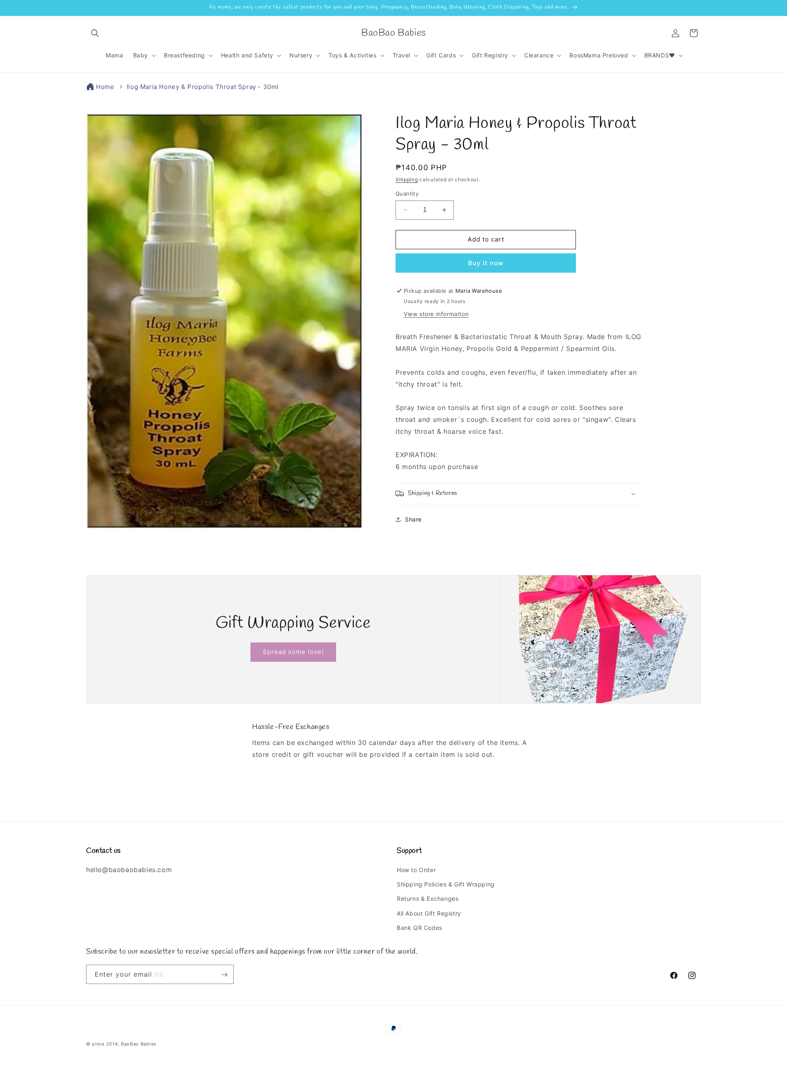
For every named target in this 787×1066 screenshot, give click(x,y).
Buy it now (485, 263)
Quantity (407, 193)
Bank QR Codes (419, 927)
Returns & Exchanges (427, 898)
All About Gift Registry (429, 913)
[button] (95, 33)
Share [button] (413, 519)
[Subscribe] (224, 974)
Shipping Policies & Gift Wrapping (446, 884)
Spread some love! (293, 652)
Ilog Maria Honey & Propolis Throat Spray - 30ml (203, 87)
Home (105, 87)
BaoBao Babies (139, 1044)
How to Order (416, 870)
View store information (436, 313)
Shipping (407, 179)
